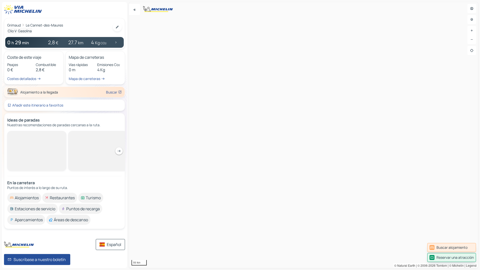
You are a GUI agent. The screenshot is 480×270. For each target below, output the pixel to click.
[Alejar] (472, 39)
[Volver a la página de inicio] (24, 9)
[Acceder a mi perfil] (472, 8)
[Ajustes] (472, 19)
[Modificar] (117, 27)
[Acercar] (472, 30)
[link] (451, 247)
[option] (24, 135)
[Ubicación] (472, 50)
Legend (471, 265)
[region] (303, 135)
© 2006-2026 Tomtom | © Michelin (441, 265)
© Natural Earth (404, 265)
